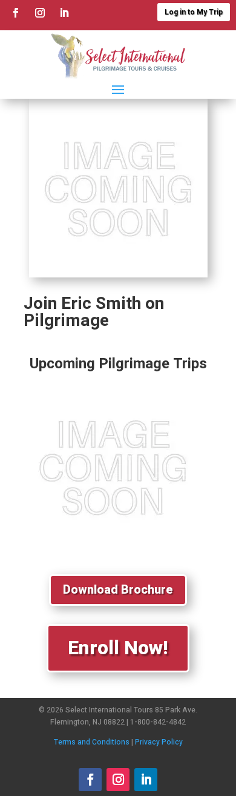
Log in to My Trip (194, 12)
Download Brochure (118, 590)
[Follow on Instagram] (40, 12)
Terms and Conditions (91, 742)
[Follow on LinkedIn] (64, 12)
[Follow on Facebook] (15, 12)
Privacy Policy (159, 742)
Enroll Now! (118, 648)
